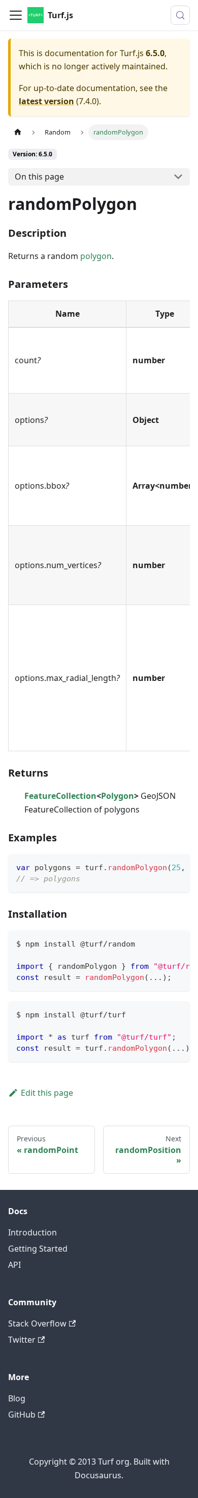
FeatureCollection (60, 795)
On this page (39, 176)
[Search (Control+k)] (180, 15)
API (14, 1264)
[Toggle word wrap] (159, 866)
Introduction (32, 1232)
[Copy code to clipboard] (177, 866)
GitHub (22, 1414)
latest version (46, 101)
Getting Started (38, 1248)
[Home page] (17, 132)
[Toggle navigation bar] (15, 15)
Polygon (117, 795)
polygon (96, 256)
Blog (16, 1398)
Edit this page (47, 1092)
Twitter (22, 1339)
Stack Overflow (37, 1323)
